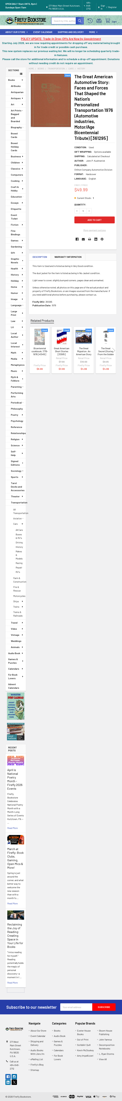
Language (16, 305)
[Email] (83, 239)
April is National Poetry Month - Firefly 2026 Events (14, 779)
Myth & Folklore (15, 379)
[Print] (89, 239)
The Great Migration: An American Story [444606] (83, 353)
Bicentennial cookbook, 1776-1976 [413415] (40, 351)
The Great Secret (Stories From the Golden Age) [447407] (106, 353)
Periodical (16, 402)
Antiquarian (17, 92)
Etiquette (16, 208)
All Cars (19, 529)
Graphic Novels (15, 260)
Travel (14, 622)
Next (114, 350)
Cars (15, 523)
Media (14, 358)
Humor (14, 293)
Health (14, 268)
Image (14, 299)
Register (112, 7)
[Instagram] (14, 1076)
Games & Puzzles (13, 661)
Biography (16, 127)
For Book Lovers (12, 676)
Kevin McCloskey (85, 1050)
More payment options (94, 230)
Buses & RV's (19, 536)
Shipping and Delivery (71, 32)
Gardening (16, 246)
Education (16, 196)
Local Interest (15, 344)
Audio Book (14, 653)
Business (16, 156)
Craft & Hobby (15, 188)
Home (14, 286)
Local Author (14, 335)
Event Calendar (42, 32)
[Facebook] (77, 239)
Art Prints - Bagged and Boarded (17, 116)
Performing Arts (17, 394)
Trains (16, 606)
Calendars (13, 668)
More (92, 32)
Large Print (14, 313)
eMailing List (36, 1059)
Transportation (18, 502)
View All (103, 1059)
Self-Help (13, 453)
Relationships (18, 433)
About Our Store (15, 32)
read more (12, 827)
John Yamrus (105, 1039)
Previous (32, 350)
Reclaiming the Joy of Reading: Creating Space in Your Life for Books (15, 935)
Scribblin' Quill (83, 1044)
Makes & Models (19, 555)
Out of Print (83, 1039)
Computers (17, 174)
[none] (51, 100)
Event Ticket (14, 217)
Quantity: (80, 204)
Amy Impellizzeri (85, 1055)
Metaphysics (18, 364)
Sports (14, 476)
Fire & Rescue (17, 589)
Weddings (16, 641)
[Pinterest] (102, 239)
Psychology (17, 420)
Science (15, 445)
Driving (19, 542)
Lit (12, 327)
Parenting (16, 386)
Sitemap (34, 1069)
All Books (16, 86)
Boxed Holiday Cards (15, 147)
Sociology (16, 470)
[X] (14, 1082)
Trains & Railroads (18, 614)
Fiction (14, 224)
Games (14, 240)
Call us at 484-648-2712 (14, 1065)
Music (14, 370)
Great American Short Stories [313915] (61, 351)
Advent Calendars (13, 686)
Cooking (15, 180)
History (15, 274)
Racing (19, 563)
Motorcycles (19, 595)
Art (12, 104)
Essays (15, 202)
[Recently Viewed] (90, 20)
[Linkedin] (95, 239)
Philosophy (17, 408)
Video (14, 628)
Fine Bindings (15, 232)
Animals (15, 647)
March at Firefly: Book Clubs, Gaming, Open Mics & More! (15, 858)
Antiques (16, 98)
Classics (15, 168)
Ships (16, 601)
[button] (16, 706)
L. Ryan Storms (106, 1053)
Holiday (15, 280)
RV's (18, 571)
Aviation (17, 518)
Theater (15, 496)
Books (11, 79)
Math (13, 352)
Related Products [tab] (42, 320)
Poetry (14, 414)
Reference (16, 427)
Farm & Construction (19, 580)
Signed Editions (15, 463)
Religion (15, 439)
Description (40, 256)
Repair (19, 567)
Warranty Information (68, 256)
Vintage (15, 634)
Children (15, 162)
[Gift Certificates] (99, 20)
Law (13, 321)
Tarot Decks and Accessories (18, 487)
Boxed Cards (14, 135)
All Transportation (19, 511)
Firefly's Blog (36, 1064)
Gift (13, 252)
